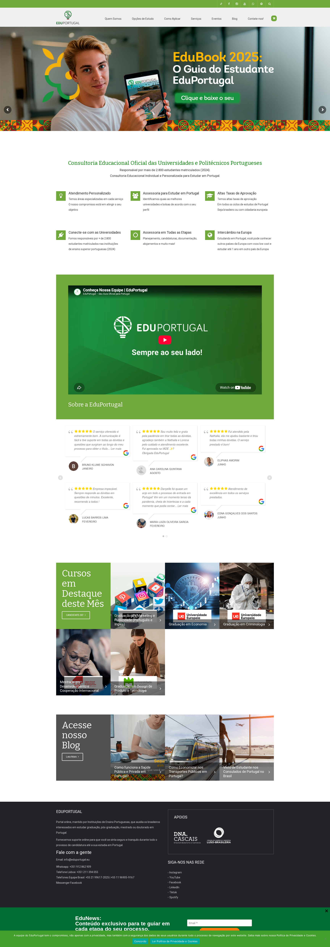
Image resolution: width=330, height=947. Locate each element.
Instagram (175, 872)
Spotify (173, 897)
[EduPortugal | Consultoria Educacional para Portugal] (67, 17)
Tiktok (173, 892)
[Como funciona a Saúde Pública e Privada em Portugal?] (138, 747)
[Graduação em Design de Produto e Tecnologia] (138, 662)
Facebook (175, 882)
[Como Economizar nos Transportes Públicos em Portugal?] (192, 747)
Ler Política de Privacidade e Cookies (174, 941)
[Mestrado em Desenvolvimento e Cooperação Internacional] (83, 662)
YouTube (174, 877)
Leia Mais (71, 756)
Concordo (140, 941)
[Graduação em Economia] (192, 595)
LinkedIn (174, 887)
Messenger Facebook (69, 882)
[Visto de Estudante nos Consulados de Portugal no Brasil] (246, 740)
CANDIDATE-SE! (75, 615)
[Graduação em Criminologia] (246, 595)
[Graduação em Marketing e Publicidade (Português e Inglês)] (138, 595)
